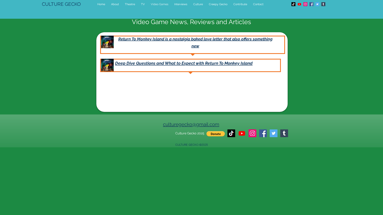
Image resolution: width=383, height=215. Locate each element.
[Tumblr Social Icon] (323, 4)
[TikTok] (293, 4)
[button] (215, 133)
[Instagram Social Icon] (305, 4)
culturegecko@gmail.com (191, 124)
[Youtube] (299, 4)
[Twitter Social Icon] (317, 4)
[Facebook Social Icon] (311, 4)
